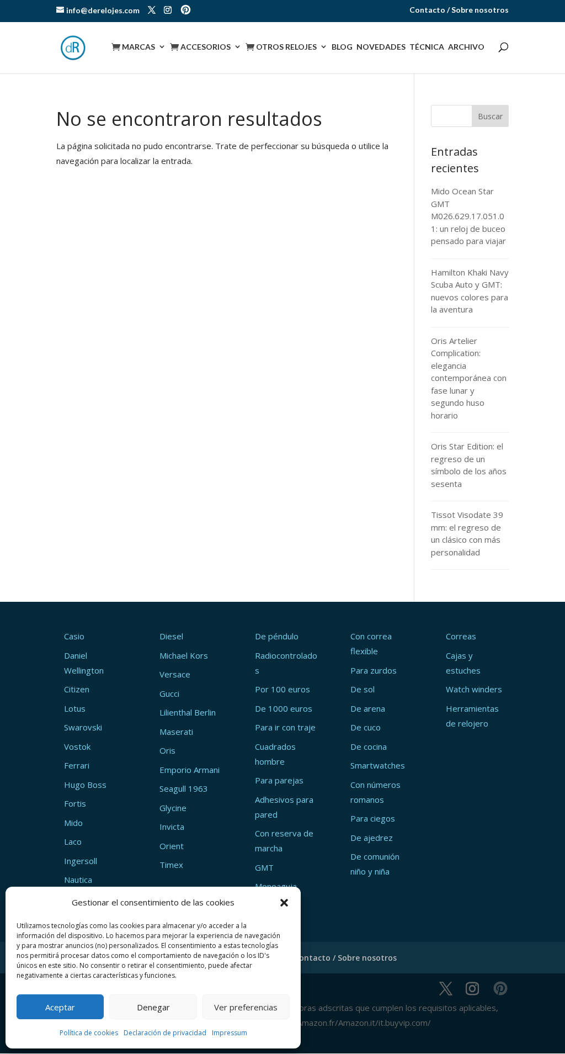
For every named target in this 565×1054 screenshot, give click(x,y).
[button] (284, 902)
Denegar (153, 1007)
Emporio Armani (189, 769)
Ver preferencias (246, 1007)
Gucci (169, 693)
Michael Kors (183, 655)
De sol (362, 689)
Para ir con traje (285, 727)
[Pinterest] (185, 11)
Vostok (77, 746)
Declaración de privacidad (165, 1032)
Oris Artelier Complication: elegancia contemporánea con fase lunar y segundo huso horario (469, 378)
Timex (171, 864)
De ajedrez (371, 837)
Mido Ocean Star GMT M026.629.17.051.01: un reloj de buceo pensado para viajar (468, 216)
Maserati (176, 731)
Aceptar (60, 1007)
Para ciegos (372, 818)
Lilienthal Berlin (187, 712)
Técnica (426, 47)
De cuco (365, 727)
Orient (171, 845)
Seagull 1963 (183, 788)
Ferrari (76, 765)
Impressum (229, 1032)
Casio (74, 636)
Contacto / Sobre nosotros (459, 10)
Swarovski (83, 727)
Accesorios (200, 47)
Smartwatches (377, 765)
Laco (73, 841)
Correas (461, 636)
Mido (73, 822)
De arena (367, 708)
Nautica (78, 879)
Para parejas (279, 780)
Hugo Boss (85, 784)
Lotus (75, 708)
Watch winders (474, 689)
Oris (167, 750)
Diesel (171, 636)
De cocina (368, 746)
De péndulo (277, 636)
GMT (264, 867)
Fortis (75, 803)
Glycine (172, 807)
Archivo (466, 47)
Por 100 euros (282, 689)
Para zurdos (373, 670)
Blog (342, 47)
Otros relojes (281, 47)
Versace (174, 674)
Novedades (381, 47)
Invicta (171, 826)
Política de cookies (89, 1032)
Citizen (76, 689)
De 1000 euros (283, 708)
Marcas (133, 47)
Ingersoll (80, 860)
